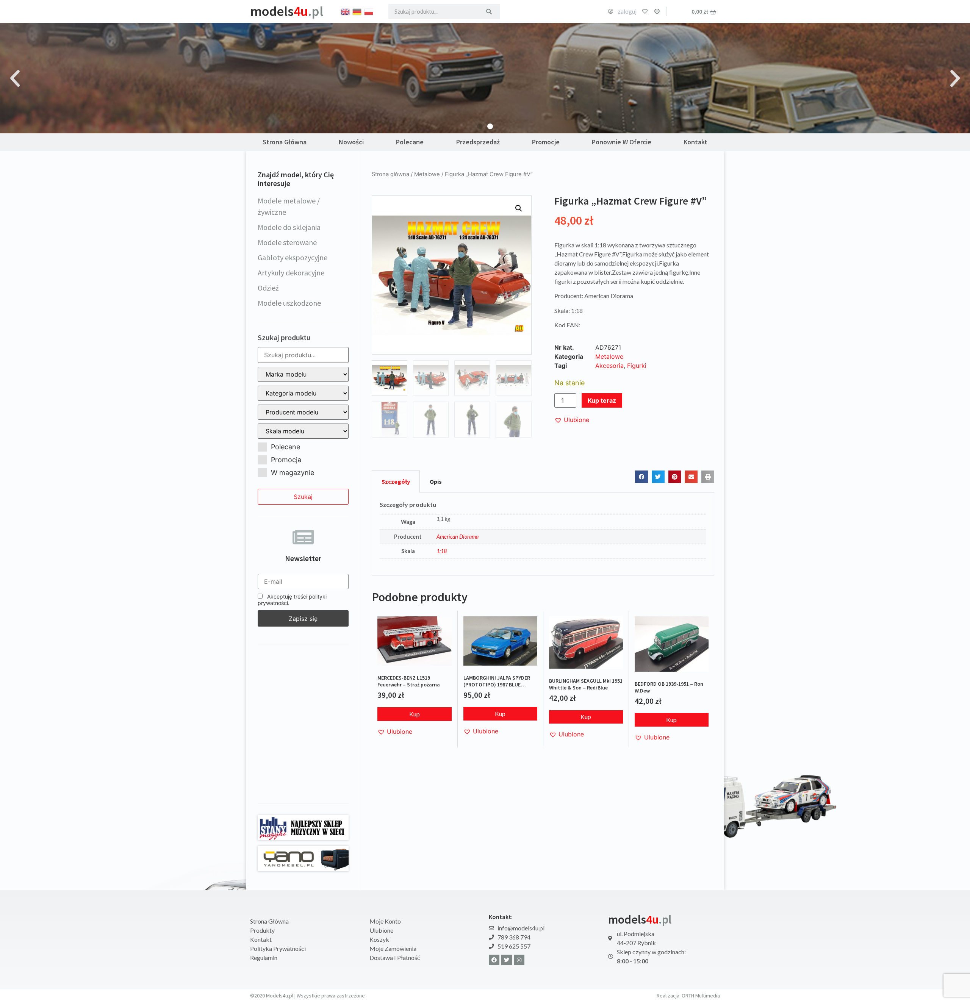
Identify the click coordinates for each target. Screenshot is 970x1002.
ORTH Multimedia (701, 995)
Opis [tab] (436, 481)
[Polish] (369, 11)
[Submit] (489, 11)
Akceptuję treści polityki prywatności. (292, 599)
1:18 (441, 551)
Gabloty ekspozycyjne (292, 257)
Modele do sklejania (289, 227)
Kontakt (695, 142)
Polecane (410, 142)
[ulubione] (645, 11)
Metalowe (427, 174)
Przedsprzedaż (478, 142)
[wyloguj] (657, 11)
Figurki (636, 365)
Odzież (268, 287)
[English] (345, 11)
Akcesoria (609, 365)
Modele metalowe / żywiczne (289, 206)
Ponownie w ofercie (621, 142)
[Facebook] (494, 960)
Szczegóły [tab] (396, 481)
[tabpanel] (543, 534)
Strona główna (390, 174)
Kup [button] (414, 714)
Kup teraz (602, 400)
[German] (357, 11)
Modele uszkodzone (289, 303)
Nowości (351, 142)
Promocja (286, 460)
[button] (15, 78)
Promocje (546, 142)
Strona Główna (285, 142)
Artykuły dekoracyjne (291, 272)
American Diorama (457, 536)
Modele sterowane (287, 242)
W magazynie (292, 473)
